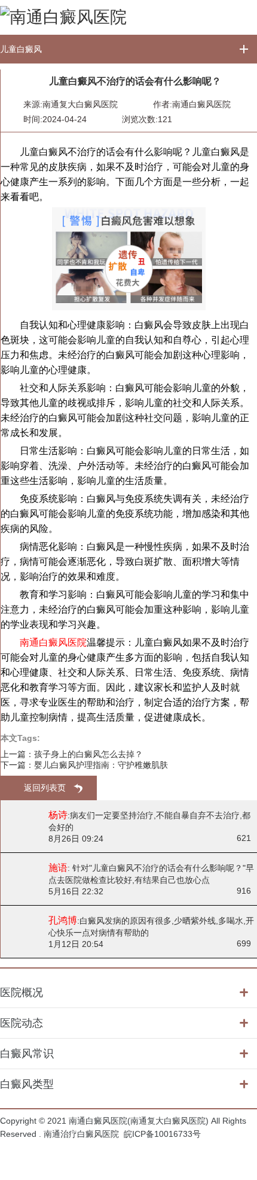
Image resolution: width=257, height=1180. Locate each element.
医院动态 (21, 1023)
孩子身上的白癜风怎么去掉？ (88, 754)
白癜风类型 (27, 1084)
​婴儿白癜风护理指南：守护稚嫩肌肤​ (101, 765)
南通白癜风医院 (201, 104)
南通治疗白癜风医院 (81, 1134)
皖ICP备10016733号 (162, 1134)
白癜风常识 (27, 1054)
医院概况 (21, 993)
